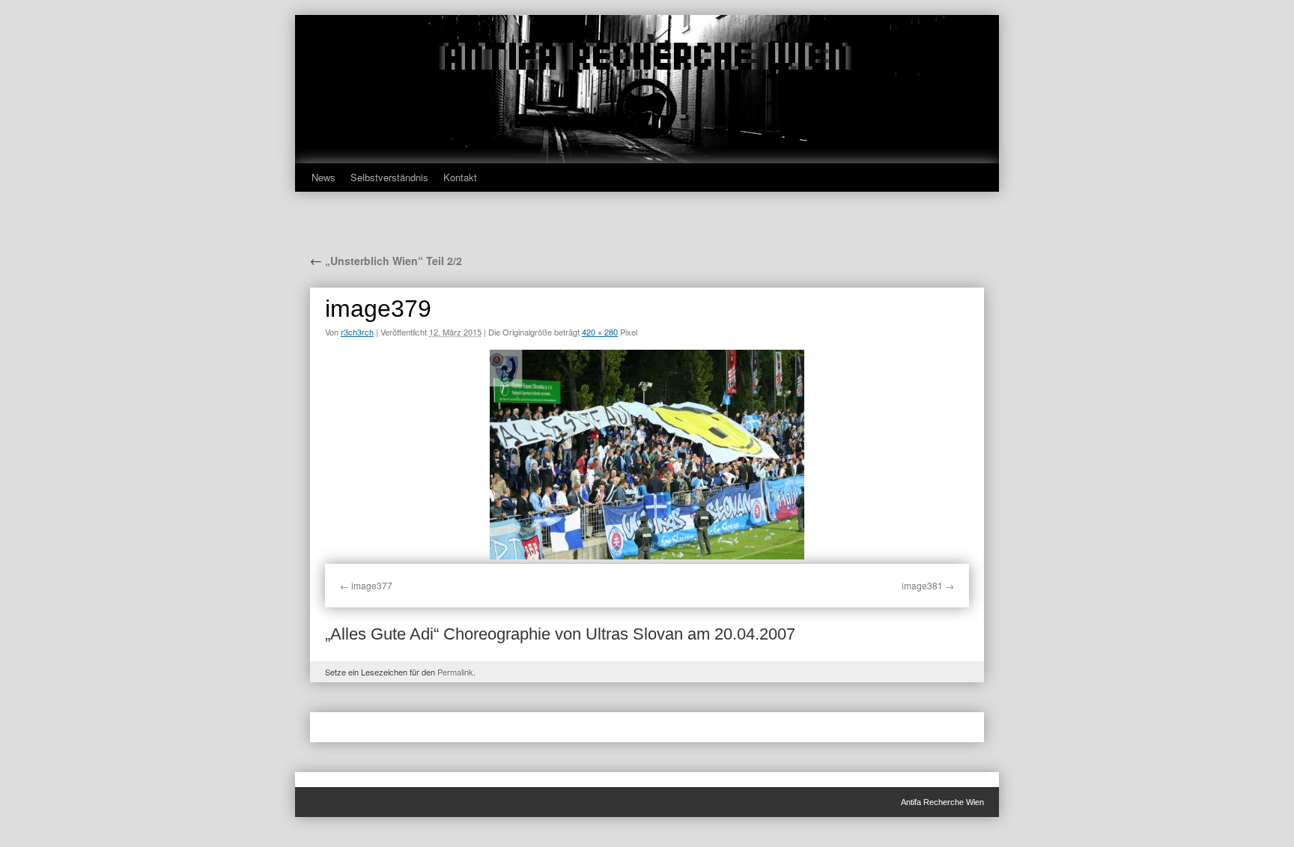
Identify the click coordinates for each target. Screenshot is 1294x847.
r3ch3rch (357, 332)
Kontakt (460, 177)
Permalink (455, 672)
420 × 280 (600, 332)
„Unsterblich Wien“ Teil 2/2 (386, 260)
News (323, 177)
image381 (922, 585)
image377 (371, 585)
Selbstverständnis (389, 177)
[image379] (647, 454)
